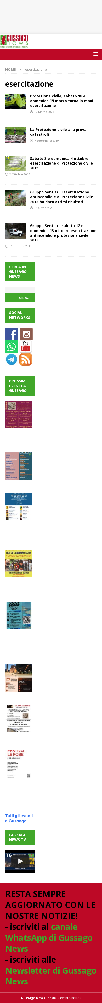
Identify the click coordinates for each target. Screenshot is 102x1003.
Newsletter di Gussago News (51, 976)
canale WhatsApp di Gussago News (49, 937)
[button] (95, 54)
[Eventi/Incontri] (15, 101)
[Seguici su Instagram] (26, 337)
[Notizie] (15, 135)
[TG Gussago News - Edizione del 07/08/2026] (20, 861)
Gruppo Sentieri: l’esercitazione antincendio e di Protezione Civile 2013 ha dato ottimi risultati (61, 197)
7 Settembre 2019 (46, 141)
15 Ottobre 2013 (45, 208)
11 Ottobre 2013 (20, 246)
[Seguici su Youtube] (25, 349)
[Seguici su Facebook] (11, 337)
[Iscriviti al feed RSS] (25, 362)
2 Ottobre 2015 (19, 174)
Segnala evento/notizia (64, 998)
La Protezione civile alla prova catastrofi (58, 132)
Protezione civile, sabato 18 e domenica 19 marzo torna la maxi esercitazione (61, 100)
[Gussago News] (14, 45)
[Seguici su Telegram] (11, 362)
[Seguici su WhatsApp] (11, 349)
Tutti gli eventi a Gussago (19, 818)
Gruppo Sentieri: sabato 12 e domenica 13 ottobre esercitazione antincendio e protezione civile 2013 (63, 233)
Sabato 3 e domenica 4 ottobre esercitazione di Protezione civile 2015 (61, 163)
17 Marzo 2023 (44, 112)
